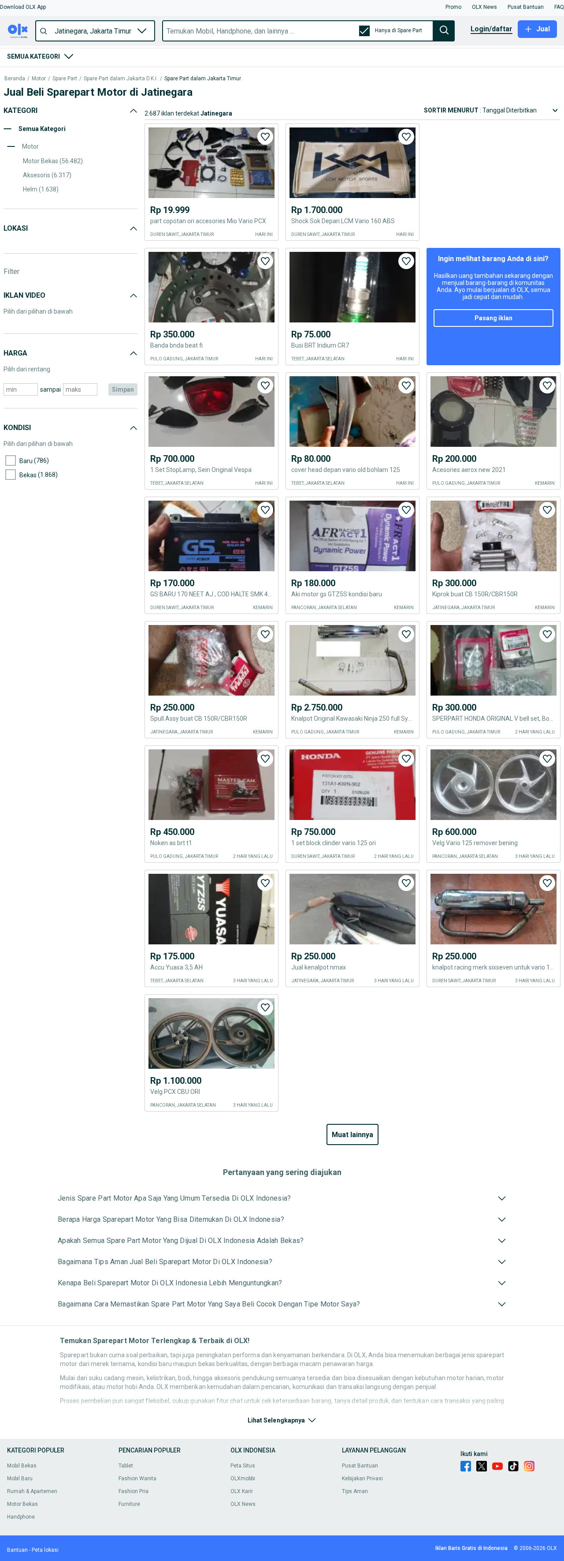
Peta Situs (242, 1466)
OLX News (243, 1504)
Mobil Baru (20, 1478)
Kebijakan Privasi (362, 1478)
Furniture (129, 1504)
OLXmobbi (242, 1478)
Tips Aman (355, 1491)
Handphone (21, 1517)
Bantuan (17, 1550)
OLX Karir (241, 1491)
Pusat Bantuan (360, 1466)
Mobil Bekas (22, 1466)
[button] (23, 7)
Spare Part (64, 79)
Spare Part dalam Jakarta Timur (202, 79)
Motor (39, 79)
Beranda (14, 79)
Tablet (126, 1466)
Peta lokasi (45, 1550)
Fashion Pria (133, 1491)
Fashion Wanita (137, 1478)
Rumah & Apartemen (32, 1491)
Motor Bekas (22, 1504)
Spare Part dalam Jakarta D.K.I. (121, 79)
